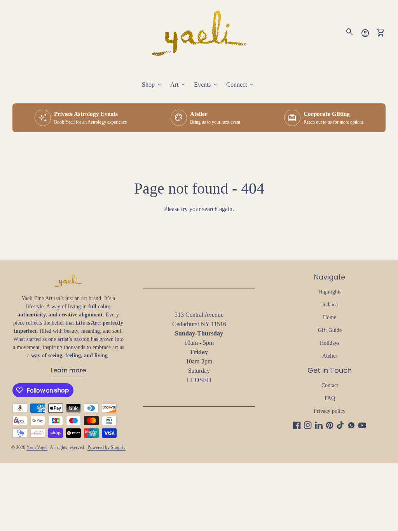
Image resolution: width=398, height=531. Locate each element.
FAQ (330, 398)
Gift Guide (330, 330)
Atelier (329, 356)
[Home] (199, 32)
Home (329, 317)
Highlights (329, 292)
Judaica (330, 304)
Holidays (329, 343)
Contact (329, 385)
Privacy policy (330, 411)
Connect (240, 85)
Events (206, 85)
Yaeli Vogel (36, 447)
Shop (152, 85)
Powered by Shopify (106, 447)
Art (178, 85)
